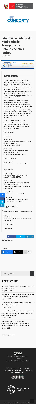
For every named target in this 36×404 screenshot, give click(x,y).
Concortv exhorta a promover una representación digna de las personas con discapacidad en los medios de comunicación (16, 323)
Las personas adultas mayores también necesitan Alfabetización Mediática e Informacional (18, 295)
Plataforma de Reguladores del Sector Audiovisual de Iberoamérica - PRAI (18, 370)
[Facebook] (2, 195)
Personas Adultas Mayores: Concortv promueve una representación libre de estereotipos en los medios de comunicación (17, 313)
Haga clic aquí (8, 228)
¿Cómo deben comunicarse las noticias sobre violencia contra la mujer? (16, 304)
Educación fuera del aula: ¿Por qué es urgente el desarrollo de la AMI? (17, 287)
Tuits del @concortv (8, 335)
